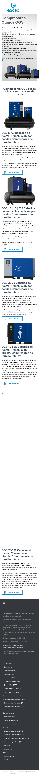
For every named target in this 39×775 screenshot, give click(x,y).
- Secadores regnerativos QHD (12, 742)
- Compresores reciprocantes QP (13, 703)
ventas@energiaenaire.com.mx (12, 645)
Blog (4, 752)
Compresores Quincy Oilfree (11, 681)
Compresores (7, 663)
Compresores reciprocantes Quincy (13, 696)
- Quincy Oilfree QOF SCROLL (12, 688)
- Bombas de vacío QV (10, 716)
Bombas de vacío (8, 713)
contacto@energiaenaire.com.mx (13, 647)
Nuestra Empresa (8, 756)
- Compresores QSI (9, 670)
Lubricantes (6, 745)
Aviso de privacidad (22, 773)
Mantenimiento (7, 749)
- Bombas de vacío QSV (10, 724)
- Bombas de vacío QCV (10, 720)
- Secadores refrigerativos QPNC (13, 731)
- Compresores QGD (9, 674)
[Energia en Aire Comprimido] (13, 7)
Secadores (6, 727)
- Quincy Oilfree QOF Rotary (11, 692)
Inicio (4, 660)
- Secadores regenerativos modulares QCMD (16, 738)
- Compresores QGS (9, 667)
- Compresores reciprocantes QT (13, 706)
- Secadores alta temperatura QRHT (14, 734)
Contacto (6, 760)
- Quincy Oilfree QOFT (10, 685)
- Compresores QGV (9, 678)
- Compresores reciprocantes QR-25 (14, 699)
